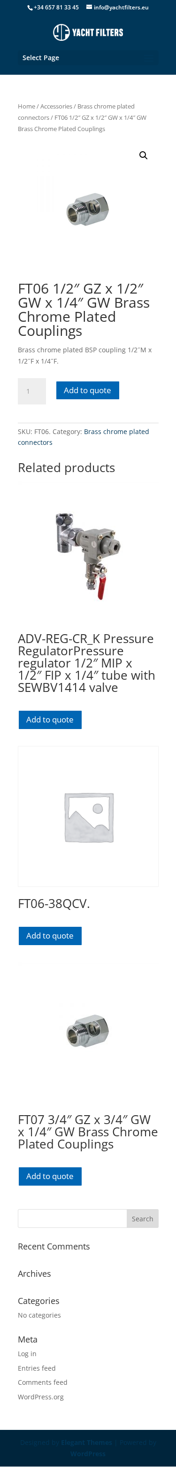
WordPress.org (41, 1396)
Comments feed (43, 1382)
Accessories (56, 106)
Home (26, 106)
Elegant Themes (86, 1442)
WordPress (88, 1453)
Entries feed (37, 1368)
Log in (27, 1353)
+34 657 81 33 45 (56, 7)
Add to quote (87, 390)
